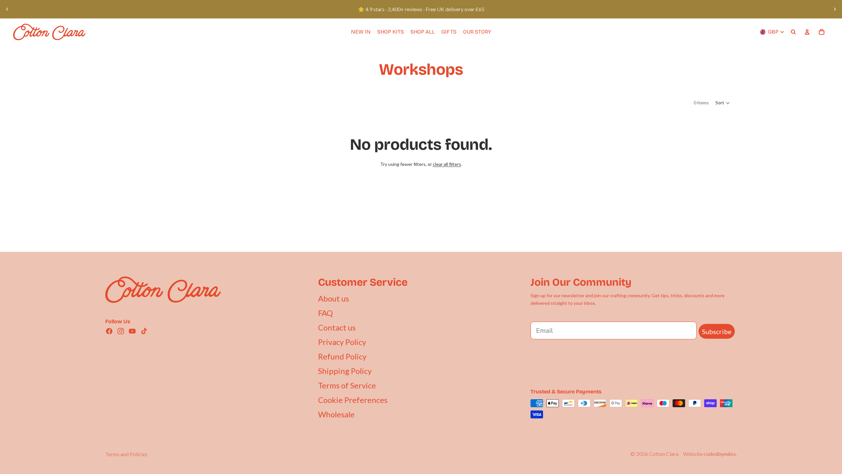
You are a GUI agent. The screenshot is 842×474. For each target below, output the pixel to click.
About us (333, 298)
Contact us (337, 327)
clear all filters (447, 164)
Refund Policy (342, 356)
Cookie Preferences (352, 400)
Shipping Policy (345, 371)
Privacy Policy (342, 342)
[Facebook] (109, 331)
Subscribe (716, 331)
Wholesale (336, 414)
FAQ (325, 313)
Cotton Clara (663, 454)
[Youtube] (132, 331)
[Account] (807, 32)
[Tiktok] (144, 331)
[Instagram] (121, 331)
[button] (722, 103)
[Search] (793, 32)
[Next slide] (835, 9)
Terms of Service (347, 385)
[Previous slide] (7, 9)
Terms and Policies (126, 454)
